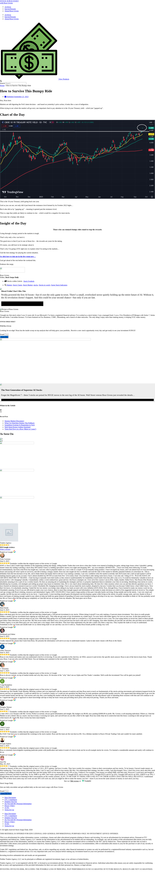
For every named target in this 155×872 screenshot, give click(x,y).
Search (2, 83)
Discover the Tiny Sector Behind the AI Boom (22, 304)
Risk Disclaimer (10, 798)
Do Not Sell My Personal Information (18, 804)
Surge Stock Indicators (59, 285)
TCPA (7, 808)
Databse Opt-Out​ (11, 802)
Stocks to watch (44, 285)
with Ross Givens (6, 3)
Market (9, 285)
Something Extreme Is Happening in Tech (20, 425)
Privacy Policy (10, 806)
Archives (8, 7)
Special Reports (10, 9)
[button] (77, 81)
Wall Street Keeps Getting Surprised (17, 427)
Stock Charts (17, 285)
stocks (35, 285)
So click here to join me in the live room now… (18, 256)
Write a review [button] (5, 549)
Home (2, 86)
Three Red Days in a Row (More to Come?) (20, 429)
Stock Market (28, 285)
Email (2, 334)
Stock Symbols (28, 281)
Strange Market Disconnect (14, 421)
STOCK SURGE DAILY (9, 1)
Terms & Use (9, 810)
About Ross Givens (12, 11)
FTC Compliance (11, 800)
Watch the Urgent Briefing (77, 400)
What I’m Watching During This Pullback (19, 423)
